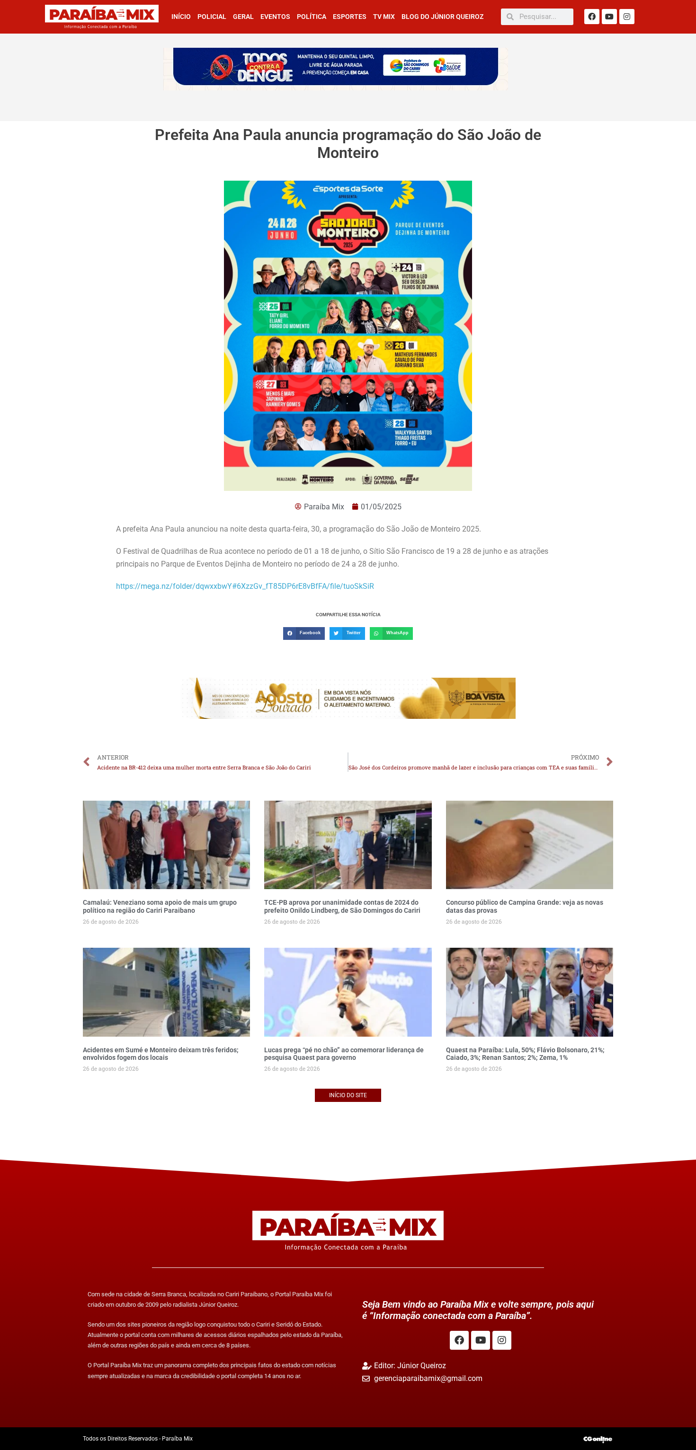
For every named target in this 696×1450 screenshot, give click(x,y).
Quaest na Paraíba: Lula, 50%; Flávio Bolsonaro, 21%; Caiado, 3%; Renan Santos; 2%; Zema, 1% (525, 1054)
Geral (243, 16)
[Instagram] (626, 16)
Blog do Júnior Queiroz (442, 16)
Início (181, 16)
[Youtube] (609, 16)
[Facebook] (591, 16)
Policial (211, 16)
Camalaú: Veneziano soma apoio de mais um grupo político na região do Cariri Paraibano (160, 906)
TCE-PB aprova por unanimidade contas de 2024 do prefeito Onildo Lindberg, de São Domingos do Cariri (342, 906)
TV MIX (384, 16)
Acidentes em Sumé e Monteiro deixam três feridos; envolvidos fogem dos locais (161, 1054)
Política (311, 16)
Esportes (349, 16)
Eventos (275, 16)
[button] (304, 633)
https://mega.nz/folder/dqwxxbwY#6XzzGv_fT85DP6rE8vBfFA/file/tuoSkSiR (245, 586)
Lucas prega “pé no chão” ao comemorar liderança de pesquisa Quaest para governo (344, 1054)
